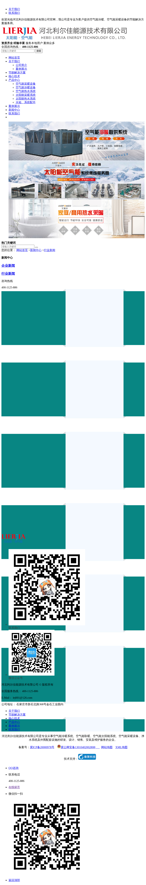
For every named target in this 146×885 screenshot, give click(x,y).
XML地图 (121, 747)
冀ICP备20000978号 (42, 747)
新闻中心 (35, 250)
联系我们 (14, 12)
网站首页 (22, 250)
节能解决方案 (17, 714)
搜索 (38, 51)
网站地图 (107, 747)
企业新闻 (8, 265)
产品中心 (14, 722)
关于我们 (14, 9)
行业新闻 (49, 250)
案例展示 (14, 725)
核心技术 (14, 718)
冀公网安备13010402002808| (80, 747)
